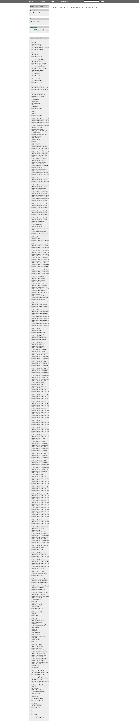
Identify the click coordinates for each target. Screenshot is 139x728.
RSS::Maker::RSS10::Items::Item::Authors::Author (42, 480)
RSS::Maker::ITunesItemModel (38, 290)
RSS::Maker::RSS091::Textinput (38, 339)
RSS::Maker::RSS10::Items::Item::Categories (41, 481)
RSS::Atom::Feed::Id (35, 73)
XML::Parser (34, 714)
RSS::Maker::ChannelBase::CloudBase (40, 247)
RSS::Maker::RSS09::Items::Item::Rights (40, 408)
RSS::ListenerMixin (35, 139)
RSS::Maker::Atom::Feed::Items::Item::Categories (42, 193)
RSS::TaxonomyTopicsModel (37, 674)
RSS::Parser (33, 613)
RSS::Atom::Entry (35, 53)
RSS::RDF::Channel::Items (37, 622)
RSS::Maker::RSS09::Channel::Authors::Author (42, 355)
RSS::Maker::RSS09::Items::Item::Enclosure (41, 401)
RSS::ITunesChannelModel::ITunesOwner (40, 122)
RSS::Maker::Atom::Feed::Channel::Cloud (40, 174)
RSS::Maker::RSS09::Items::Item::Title (40, 436)
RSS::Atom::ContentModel (37, 46)
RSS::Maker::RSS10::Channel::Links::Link (41, 462)
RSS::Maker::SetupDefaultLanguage (39, 573)
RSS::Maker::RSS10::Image (37, 473)
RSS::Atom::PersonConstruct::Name (39, 89)
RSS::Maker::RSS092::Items (37, 346)
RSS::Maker (33, 141)
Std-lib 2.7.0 (53, 1)
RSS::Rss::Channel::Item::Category (39, 650)
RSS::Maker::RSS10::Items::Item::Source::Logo (42, 519)
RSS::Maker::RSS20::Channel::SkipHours (40, 544)
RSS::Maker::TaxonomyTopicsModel (39, 584)
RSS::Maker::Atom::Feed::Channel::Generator (41, 176)
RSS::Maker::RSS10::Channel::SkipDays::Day (41, 466)
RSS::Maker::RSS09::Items (37, 384)
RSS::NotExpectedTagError (37, 605)
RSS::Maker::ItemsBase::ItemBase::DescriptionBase (43, 308)
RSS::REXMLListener (36, 638)
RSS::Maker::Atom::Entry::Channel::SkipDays (41, 153)
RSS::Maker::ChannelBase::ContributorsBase (41, 249)
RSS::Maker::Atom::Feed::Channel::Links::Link (42, 179)
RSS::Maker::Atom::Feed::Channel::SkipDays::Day (42, 183)
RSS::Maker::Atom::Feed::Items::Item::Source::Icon (43, 212)
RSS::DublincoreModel (36, 110)
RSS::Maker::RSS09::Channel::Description (41, 367)
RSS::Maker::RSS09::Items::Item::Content (40, 394)
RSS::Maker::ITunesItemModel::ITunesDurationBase (43, 292)
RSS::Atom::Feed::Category (37, 58)
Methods (41, 6)
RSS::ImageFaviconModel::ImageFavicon (40, 131)
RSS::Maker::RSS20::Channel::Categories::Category (43, 535)
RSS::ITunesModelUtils (36, 127)
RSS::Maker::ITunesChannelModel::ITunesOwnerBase (43, 289)
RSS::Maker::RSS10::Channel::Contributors (41, 452)
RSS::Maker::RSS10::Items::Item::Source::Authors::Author (44, 504)
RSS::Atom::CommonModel (37, 44)
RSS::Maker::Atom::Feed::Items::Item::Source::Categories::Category (47, 209)
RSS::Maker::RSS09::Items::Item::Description (41, 400)
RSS (32, 40)
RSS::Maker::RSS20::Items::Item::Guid (40, 561)
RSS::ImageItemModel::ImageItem (39, 134)
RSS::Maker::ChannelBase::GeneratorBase (40, 256)
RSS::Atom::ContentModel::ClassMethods (40, 47)
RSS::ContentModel (35, 103)
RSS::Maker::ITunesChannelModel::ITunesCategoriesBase (44, 283)
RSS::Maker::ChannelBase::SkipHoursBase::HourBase (43, 273)
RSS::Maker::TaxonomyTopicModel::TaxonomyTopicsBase (44, 580)
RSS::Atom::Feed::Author (37, 56)
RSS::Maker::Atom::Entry (37, 144)
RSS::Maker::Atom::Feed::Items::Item (39, 191)
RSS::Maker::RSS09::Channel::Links (39, 370)
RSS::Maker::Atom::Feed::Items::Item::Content (42, 197)
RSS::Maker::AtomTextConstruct (38, 231)
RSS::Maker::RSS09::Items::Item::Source (40, 410)
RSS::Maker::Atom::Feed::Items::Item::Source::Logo (43, 217)
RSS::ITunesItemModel (36, 124)
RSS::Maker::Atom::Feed (36, 167)
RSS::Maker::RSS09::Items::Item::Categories (41, 391)
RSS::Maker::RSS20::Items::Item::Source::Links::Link (43, 566)
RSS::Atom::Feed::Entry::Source (38, 66)
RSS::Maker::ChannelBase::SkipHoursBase (41, 271)
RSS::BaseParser (35, 101)
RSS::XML (33, 695)
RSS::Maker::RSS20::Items (37, 549)
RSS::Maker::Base (34, 21)
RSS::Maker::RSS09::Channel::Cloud (39, 360)
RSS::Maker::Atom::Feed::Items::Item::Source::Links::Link (44, 216)
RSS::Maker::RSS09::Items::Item (38, 386)
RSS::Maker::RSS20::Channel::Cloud (39, 537)
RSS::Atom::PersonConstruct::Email (39, 87)
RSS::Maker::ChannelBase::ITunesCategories (41, 257)
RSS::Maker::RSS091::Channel (38, 332)
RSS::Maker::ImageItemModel (38, 299)
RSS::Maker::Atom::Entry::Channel (39, 146)
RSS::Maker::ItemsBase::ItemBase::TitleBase (41, 327)
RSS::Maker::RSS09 (35, 329)
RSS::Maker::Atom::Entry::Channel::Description (42, 150)
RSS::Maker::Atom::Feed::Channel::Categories (41, 171)
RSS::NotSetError (35, 606)
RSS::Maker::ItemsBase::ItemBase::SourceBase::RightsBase (45, 322)
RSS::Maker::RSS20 (35, 530)
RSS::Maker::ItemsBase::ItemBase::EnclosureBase (42, 309)
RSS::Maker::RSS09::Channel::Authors (40, 353)
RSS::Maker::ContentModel (37, 276)
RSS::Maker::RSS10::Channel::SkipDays (40, 464)
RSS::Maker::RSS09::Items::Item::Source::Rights (42, 431)
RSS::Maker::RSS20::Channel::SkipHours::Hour (42, 546)
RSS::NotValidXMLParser (37, 608)
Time (32, 710)
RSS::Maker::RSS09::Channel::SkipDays (40, 374)
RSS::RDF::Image (35, 627)
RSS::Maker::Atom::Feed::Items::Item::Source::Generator (44, 210)
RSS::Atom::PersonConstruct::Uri (38, 91)
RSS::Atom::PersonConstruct (37, 85)
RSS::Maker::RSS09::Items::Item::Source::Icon (42, 424)
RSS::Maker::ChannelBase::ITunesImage (40, 261)
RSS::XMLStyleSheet (36, 707)
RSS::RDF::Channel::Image (37, 620)
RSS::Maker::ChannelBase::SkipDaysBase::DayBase (46, 29)
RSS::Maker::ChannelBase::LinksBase (40, 264)
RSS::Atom (33, 42)
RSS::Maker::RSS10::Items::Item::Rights (40, 499)
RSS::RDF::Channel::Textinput (38, 625)
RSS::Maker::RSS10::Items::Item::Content (40, 485)
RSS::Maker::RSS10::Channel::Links (39, 460)
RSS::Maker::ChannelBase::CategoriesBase (41, 243)
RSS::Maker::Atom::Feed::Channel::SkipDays (41, 181)
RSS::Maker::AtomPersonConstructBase (40, 228)
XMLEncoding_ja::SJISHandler (38, 717)
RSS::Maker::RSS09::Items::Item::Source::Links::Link (43, 427)
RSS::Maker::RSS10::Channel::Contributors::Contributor (44, 454)
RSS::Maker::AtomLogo (36, 226)
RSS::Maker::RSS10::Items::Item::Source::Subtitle (42, 523)
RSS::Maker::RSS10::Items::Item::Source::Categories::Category (45, 507)
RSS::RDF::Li (34, 629)
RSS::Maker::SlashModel (36, 575)
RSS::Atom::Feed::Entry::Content (38, 63)
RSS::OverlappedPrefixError (37, 611)
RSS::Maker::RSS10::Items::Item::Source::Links (42, 516)
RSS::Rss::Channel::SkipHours (38, 660)
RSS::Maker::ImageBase (36, 294)
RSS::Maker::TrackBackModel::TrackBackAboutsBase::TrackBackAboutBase (49, 592)
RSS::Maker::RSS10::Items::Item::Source (40, 500)
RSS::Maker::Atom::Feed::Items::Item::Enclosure (42, 198)
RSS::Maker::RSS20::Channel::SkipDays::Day (41, 542)
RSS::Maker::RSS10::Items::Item (38, 476)
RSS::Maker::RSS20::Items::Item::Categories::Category (44, 558)
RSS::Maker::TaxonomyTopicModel (39, 578)
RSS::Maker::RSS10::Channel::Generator (40, 459)
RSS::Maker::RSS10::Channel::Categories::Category (43, 448)
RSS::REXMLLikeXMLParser (38, 636)
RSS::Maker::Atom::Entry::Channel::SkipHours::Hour (43, 158)
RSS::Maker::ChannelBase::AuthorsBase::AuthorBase (43, 242)
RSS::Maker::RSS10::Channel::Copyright (40, 455)
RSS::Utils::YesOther (35, 693)
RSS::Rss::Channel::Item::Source (38, 655)
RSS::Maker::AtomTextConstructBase (39, 233)
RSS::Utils (33, 686)
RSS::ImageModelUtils (36, 136)
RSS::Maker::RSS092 (36, 341)
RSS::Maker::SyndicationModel (38, 577)
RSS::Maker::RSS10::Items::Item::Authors (41, 478)
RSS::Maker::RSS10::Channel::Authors (40, 443)
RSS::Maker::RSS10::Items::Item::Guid (40, 493)
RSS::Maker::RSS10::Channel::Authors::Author (42, 445)
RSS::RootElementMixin (36, 644)
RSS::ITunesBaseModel (36, 115)
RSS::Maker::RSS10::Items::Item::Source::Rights (42, 521)
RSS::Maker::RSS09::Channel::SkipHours (40, 377)
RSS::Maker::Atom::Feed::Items (38, 190)
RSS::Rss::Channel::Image (37, 648)
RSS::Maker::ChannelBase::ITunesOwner (40, 263)
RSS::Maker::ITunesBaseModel (38, 280)
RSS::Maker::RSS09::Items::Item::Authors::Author (42, 389)
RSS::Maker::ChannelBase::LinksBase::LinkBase (42, 266)
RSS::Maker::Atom (35, 143)
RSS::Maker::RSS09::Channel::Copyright (40, 365)
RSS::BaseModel (35, 99)
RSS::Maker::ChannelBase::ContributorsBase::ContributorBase (45, 250)
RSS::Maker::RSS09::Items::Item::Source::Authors (42, 412)
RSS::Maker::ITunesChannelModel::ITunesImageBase (43, 287)
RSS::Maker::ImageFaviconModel (38, 296)
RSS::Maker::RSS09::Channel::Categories (40, 356)
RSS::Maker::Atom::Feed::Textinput (39, 219)
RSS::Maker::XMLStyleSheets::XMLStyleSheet (42, 596)
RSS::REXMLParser (35, 639)
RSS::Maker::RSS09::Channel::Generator (40, 368)
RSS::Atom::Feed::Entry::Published (39, 65)
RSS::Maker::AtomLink (36, 224)
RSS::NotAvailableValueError (37, 603)
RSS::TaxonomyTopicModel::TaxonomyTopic (41, 672)
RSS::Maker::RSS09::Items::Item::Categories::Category (44, 393)
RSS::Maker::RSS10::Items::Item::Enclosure (41, 492)
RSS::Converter (34, 106)
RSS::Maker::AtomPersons (37, 230)
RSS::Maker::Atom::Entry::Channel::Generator (41, 151)
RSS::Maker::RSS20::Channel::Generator (40, 539)
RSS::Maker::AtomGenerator (37, 223)
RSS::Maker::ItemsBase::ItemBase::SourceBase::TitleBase (44, 325)
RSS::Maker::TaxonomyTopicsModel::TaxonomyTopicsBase (44, 585)
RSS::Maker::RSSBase (36, 570)
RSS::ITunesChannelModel (37, 117)
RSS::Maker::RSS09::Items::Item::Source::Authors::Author (44, 414)
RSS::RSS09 (34, 641)
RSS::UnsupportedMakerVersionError (39, 684)
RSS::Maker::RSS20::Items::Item (38, 551)
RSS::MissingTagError (36, 599)
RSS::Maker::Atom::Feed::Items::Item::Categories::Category (45, 195)
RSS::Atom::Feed (35, 54)
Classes (36, 6)
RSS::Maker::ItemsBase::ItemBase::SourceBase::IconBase (44, 318)
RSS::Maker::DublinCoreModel (38, 278)
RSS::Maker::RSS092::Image (37, 344)
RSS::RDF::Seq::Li (35, 632)
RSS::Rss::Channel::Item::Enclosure (39, 651)
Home (31, 1)
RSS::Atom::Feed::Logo (36, 77)
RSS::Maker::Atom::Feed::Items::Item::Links (41, 202)
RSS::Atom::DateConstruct (37, 49)
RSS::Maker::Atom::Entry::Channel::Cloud (41, 148)
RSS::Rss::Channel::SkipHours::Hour (39, 662)
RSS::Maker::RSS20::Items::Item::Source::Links (42, 565)
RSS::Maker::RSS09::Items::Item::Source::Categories (43, 415)
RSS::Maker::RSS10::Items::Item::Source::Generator (43, 513)
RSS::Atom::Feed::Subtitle (37, 80)
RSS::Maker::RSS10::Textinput (38, 528)
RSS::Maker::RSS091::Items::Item (39, 337)
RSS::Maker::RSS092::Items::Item (39, 348)
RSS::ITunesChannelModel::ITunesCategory (41, 118)
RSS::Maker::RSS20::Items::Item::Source (40, 563)
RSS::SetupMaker (35, 665)
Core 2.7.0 (43, 1)
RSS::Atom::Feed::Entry (36, 61)
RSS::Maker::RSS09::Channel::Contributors (41, 361)
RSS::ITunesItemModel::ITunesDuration (40, 125)
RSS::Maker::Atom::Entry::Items (38, 162)
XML (32, 712)
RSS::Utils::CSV (35, 688)
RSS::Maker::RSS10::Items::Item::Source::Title (42, 525)
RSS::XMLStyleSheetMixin (37, 709)
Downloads (64, 1)
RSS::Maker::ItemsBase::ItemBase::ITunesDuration (43, 313)
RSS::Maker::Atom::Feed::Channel (39, 169)
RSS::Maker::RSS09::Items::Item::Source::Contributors (43, 419)
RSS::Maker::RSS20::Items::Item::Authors (41, 552)
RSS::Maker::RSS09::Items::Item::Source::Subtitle (42, 433)
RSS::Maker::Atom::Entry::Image (38, 160)
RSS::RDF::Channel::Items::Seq (38, 624)
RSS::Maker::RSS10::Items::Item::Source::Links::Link (43, 518)
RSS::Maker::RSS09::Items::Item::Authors (41, 388)
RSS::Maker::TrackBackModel (38, 589)
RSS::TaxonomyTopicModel (37, 671)
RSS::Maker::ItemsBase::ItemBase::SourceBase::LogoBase (44, 320)
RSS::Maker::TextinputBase (37, 587)
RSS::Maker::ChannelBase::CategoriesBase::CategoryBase (44, 245)
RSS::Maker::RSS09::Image (37, 382)
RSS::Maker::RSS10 (35, 440)
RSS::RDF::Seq (34, 631)
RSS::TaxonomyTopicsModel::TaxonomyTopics (42, 676)
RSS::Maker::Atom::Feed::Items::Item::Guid (41, 200)
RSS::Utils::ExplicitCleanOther (38, 690)
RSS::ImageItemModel (36, 132)
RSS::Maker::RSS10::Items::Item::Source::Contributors (43, 509)
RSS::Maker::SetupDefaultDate (38, 572)
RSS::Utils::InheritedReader (37, 691)
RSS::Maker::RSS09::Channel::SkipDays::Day (41, 375)
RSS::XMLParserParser (36, 702)
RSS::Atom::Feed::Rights (36, 79)
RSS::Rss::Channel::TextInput (38, 664)
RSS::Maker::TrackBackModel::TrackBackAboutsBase (43, 591)
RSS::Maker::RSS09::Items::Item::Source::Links (42, 426)
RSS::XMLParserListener (37, 698)
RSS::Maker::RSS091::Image (37, 334)
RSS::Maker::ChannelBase (37, 238)
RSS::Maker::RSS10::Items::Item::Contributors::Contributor (45, 488)
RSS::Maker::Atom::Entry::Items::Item (40, 164)
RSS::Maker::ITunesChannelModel (39, 282)
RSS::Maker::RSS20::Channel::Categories (40, 533)
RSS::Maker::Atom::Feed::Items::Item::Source (41, 205)
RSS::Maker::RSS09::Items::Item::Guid (40, 403)
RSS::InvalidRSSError (36, 138)
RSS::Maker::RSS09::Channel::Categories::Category (43, 358)
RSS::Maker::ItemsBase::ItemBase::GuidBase (41, 311)
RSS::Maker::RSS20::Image (37, 547)
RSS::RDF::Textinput (36, 634)
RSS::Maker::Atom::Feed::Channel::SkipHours (41, 184)
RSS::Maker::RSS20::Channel (38, 532)
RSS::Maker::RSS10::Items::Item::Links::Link (41, 497)
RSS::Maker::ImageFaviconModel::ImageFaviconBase (43, 297)
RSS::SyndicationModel (36, 669)
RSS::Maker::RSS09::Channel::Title (39, 381)
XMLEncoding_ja (35, 716)
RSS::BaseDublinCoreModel (37, 96)
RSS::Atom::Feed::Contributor (38, 59)
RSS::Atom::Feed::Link (36, 75)
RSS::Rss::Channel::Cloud (37, 646)
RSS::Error (33, 113)
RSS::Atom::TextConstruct (37, 92)
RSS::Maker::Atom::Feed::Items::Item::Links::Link (42, 204)
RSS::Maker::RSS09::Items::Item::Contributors (42, 396)
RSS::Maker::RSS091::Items (37, 335)
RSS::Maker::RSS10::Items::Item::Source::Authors (42, 502)
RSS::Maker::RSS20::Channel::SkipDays (40, 540)
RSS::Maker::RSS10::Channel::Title (39, 471)
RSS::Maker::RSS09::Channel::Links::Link (41, 372)
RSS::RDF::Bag (34, 615)
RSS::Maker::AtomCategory (37, 221)
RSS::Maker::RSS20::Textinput (38, 568)
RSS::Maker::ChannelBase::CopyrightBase (41, 252)
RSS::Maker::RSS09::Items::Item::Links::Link (41, 407)
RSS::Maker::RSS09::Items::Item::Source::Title (42, 434)
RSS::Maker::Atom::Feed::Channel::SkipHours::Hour (43, 186)
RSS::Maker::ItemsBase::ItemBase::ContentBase (42, 306)
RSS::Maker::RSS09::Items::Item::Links (40, 405)
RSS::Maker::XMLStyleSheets (38, 594)
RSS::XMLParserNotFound (37, 700)
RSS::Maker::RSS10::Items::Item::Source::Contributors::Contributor (47, 511)
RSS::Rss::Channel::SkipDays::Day (39, 658)
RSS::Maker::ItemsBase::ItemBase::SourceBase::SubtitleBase (45, 323)
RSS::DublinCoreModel (36, 108)
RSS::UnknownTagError (36, 683)
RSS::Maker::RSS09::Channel (38, 351)
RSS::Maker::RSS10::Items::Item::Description (41, 490)
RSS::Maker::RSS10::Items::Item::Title (40, 526)
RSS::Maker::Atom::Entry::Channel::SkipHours (42, 157)
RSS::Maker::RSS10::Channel (38, 441)
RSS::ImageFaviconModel (37, 129)
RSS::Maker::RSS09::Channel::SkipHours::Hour (42, 379)
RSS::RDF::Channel (35, 618)
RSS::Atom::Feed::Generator (37, 70)
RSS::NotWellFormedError (37, 610)
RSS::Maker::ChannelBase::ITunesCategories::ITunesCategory (45, 259)
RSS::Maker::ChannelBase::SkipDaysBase (40, 268)
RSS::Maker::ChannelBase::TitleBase (39, 275)
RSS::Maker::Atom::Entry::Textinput (39, 165)
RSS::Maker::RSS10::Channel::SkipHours (40, 467)
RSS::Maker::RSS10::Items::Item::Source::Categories (43, 506)
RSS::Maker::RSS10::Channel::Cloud (39, 450)
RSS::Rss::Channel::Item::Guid (38, 653)
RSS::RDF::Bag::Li (35, 617)
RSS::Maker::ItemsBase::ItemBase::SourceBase (42, 316)
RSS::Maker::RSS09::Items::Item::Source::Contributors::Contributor (47, 421)
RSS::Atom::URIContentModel (38, 94)
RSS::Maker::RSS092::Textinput (38, 349)
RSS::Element (34, 112)
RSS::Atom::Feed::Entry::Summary (39, 68)
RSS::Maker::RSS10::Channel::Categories (40, 447)
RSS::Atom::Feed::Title (36, 82)
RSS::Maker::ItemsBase (36, 303)
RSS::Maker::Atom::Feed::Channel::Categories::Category (44, 172)
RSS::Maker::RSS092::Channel (38, 342)
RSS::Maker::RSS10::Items (37, 474)
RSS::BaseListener (35, 98)
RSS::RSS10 (34, 643)
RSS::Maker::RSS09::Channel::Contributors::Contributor (44, 363)
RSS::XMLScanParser (36, 705)
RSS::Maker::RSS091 (36, 330)
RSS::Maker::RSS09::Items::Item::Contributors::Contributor (45, 398)
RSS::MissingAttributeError (37, 598)
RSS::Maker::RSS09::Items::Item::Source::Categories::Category (45, 417)
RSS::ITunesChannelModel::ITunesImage (40, 120)
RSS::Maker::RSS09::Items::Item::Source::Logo (42, 429)
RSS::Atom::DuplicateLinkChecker (39, 51)
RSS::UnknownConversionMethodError (40, 681)
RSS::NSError (34, 601)
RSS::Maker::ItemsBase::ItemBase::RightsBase (42, 315)
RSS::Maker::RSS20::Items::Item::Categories (41, 556)
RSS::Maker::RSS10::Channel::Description (41, 457)
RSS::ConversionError (36, 105)
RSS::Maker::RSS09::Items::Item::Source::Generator (43, 422)
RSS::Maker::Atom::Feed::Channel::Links (40, 178)
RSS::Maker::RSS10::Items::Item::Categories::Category (44, 483)
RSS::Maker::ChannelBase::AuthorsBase (40, 240)
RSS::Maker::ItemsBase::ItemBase (39, 304)
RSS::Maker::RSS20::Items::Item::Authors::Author (42, 554)
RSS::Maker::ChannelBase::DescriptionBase (41, 254)
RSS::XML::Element (35, 697)
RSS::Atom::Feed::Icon (36, 72)
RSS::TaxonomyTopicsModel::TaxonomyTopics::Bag (43, 677)
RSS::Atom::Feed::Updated (37, 84)
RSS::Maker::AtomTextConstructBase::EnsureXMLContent (44, 235)
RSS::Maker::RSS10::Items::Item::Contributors (42, 486)
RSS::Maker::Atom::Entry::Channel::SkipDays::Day (43, 155)
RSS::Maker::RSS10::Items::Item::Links (40, 495)
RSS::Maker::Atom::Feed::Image (38, 188)
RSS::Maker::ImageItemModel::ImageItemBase (42, 301)
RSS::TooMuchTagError (36, 679)
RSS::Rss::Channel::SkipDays (38, 657)
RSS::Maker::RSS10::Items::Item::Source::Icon (42, 514)
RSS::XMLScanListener (36, 703)
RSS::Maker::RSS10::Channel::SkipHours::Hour (42, 469)
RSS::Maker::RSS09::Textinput (38, 438)
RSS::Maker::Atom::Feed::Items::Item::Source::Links (43, 214)
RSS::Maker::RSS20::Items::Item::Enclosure (41, 559)
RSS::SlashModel (35, 667)
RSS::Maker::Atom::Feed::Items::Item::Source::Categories (44, 207)
